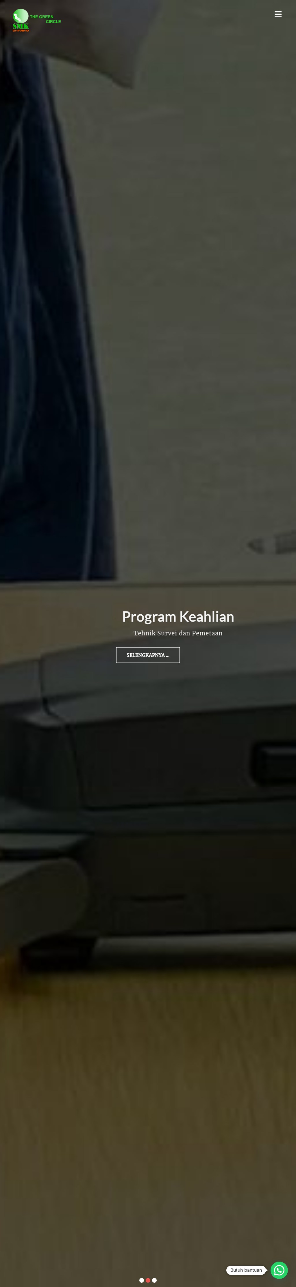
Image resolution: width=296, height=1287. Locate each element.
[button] (279, 1270)
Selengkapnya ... (148, 655)
